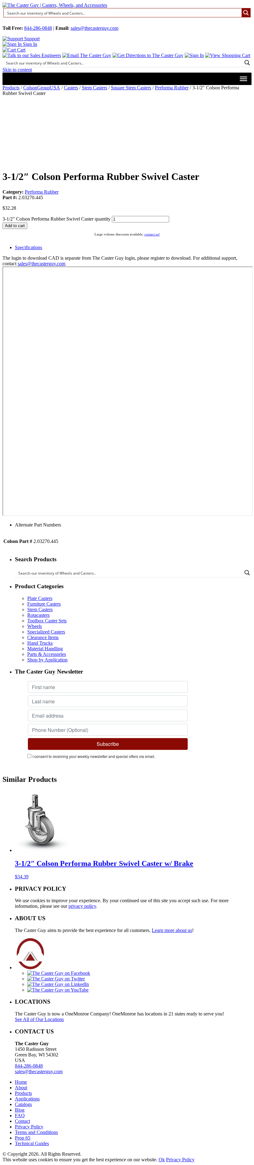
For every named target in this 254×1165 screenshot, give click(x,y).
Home (21, 1082)
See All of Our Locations (39, 1019)
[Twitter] (56, 978)
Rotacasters (38, 615)
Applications (27, 1098)
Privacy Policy (29, 1126)
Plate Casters (39, 598)
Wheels (34, 626)
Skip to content (17, 69)
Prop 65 (22, 1137)
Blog (19, 1110)
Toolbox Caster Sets (47, 620)
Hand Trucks (40, 643)
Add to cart (15, 225)
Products (11, 87)
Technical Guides (32, 1143)
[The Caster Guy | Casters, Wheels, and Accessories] (54, 5)
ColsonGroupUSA (41, 87)
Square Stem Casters (131, 87)
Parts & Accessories (46, 654)
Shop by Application (47, 659)
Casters (71, 87)
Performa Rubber (172, 87)
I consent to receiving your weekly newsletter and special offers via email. (94, 756)
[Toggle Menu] (243, 79)
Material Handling (45, 648)
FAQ (20, 1115)
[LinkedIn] (58, 984)
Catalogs (23, 1104)
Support (31, 38)
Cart (20, 49)
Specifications (28, 247)
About (21, 1087)
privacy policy (82, 906)
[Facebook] (58, 973)
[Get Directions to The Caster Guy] (147, 55)
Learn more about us (172, 930)
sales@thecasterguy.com (94, 28)
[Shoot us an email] (86, 55)
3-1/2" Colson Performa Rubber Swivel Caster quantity (56, 219)
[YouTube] (58, 989)
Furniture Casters (44, 604)
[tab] (133, 247)
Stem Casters (94, 87)
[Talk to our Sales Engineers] (31, 55)
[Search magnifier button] (246, 12)
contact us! (152, 234)
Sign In (29, 44)
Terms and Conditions (36, 1132)
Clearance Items (43, 637)
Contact (22, 1121)
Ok (162, 1159)
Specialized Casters (46, 631)
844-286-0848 (38, 28)
